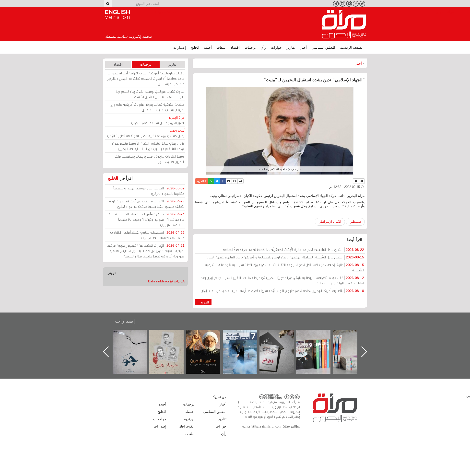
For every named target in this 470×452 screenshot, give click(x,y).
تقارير (291, 47)
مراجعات (159, 419)
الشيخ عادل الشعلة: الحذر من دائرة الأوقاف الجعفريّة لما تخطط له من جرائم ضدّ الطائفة (293, 249)
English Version (117, 14)
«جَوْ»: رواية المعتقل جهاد (171, 338)
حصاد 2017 (281, 335)
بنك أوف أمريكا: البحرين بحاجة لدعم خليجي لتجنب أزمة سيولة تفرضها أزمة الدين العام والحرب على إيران (282, 290)
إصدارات (179, 47)
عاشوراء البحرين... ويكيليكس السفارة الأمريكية (245, 341)
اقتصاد (235, 47)
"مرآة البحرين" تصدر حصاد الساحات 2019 (355, 341)
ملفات (221, 47)
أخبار (303, 47)
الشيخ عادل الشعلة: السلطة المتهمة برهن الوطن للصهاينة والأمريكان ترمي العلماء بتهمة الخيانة (284, 257)
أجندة (208, 47)
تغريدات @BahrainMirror (166, 281)
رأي (263, 47)
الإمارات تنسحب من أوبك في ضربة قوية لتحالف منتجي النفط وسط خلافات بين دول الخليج (147, 203)
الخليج (195, 47)
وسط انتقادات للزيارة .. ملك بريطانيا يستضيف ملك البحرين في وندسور (150, 159)
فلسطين (355, 221)
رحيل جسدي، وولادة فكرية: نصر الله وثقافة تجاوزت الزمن (146, 133)
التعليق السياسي (323, 47)
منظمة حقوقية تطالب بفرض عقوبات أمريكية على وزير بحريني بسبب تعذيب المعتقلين (147, 107)
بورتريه (189, 419)
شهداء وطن (208, 335)
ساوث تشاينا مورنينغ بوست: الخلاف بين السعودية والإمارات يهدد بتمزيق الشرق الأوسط (150, 94)
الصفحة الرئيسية (352, 47)
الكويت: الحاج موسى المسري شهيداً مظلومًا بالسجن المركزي (149, 190)
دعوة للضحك (134, 335)
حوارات (276, 47)
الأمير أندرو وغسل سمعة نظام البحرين (158, 120)
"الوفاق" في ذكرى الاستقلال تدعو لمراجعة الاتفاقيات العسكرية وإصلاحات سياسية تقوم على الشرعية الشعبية (284, 267)
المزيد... (203, 302)
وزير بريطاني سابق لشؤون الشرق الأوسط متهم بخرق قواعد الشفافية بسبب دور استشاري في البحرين (148, 146)
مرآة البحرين (344, 24)
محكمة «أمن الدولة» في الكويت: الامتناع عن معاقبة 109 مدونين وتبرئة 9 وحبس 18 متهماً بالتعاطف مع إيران (146, 219)
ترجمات (250, 47)
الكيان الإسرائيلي (329, 221)
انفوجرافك (186, 426)
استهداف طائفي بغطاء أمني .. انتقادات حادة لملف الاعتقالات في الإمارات (147, 235)
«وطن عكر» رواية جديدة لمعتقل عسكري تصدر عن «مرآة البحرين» (318, 344)
